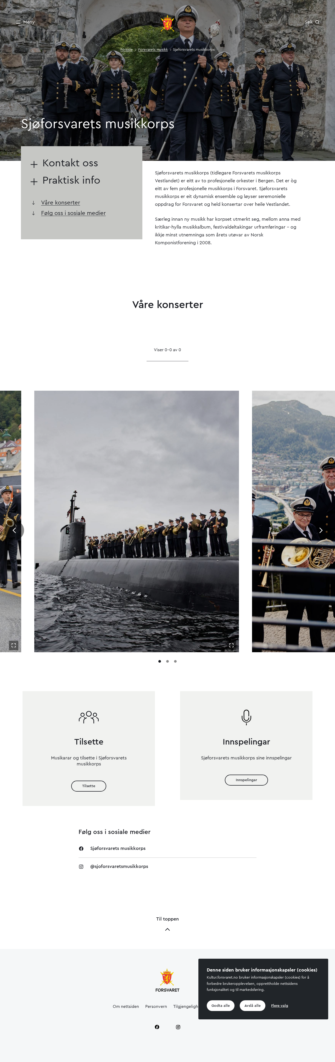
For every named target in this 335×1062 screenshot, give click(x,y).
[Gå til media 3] (175, 661)
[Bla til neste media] (321, 530)
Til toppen (167, 919)
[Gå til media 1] (160, 661)
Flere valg (279, 1006)
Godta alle (220, 1006)
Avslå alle (252, 1006)
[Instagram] (178, 1027)
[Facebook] (157, 1027)
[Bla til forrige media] (14, 530)
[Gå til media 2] (167, 661)
